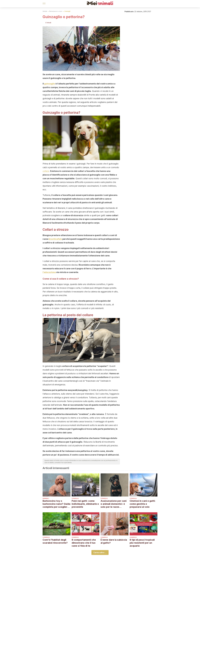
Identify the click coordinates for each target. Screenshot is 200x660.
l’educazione (49, 272)
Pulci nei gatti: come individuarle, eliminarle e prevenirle (85, 504)
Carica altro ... (100, 552)
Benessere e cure (55, 11)
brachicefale (55, 239)
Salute (45, 11)
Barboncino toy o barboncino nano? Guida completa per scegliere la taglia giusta (56, 504)
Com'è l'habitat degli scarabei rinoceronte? (55, 541)
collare (46, 171)
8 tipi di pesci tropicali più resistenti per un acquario (142, 542)
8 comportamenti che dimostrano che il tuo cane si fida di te (84, 542)
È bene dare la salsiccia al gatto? (114, 541)
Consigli (67, 11)
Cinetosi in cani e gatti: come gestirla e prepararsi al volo (143, 504)
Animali (46, 498)
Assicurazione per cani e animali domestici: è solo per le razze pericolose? (114, 504)
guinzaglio (49, 83)
